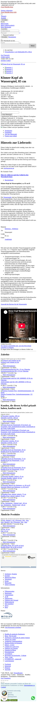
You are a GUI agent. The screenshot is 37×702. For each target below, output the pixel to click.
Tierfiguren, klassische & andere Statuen (17, 638)
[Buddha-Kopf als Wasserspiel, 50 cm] (13, 467)
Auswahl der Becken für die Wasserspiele (14, 304)
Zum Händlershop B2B (8, 12)
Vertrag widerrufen (7, 10)
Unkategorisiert (12, 696)
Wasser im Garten (10, 639)
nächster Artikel (6, 60)
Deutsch (3, 16)
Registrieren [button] (12, 37)
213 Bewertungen (6, 567)
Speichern (14, 700)
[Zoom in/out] (7, 680)
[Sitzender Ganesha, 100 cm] (10, 416)
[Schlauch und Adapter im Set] (11, 360)
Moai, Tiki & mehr (10, 636)
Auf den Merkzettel (11, 134)
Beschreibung (9, 180)
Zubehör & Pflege (10, 650)
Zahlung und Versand (11, 600)
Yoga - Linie (9, 657)
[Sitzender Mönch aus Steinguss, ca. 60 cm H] (15, 485)
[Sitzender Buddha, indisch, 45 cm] (12, 476)
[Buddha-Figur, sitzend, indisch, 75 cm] (13, 494)
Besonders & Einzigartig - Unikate (15, 655)
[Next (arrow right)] (3, 682)
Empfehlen (8, 132)
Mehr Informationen (9, 366)
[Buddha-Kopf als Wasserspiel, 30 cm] (13, 450)
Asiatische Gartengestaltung (13, 641)
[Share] (3, 680)
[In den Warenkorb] (1, 366)
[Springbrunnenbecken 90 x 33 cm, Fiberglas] (15, 369)
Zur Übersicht (5, 55)
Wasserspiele (7, 197)
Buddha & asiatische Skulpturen (15, 634)
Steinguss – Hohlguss (11, 229)
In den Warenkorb (7, 114)
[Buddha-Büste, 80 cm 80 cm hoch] (12, 545)
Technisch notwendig (13, 691)
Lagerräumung (9, 661)
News (6, 605)
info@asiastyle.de (9, 168)
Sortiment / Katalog (11, 574)
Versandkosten (18, 673)
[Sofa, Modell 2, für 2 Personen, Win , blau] (15, 520)
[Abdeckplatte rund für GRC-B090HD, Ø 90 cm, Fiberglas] (18, 380)
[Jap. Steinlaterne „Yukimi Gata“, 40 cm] (14, 503)
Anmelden (4, 20)
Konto (7, 581)
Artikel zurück (5, 57)
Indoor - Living (9, 645)
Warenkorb (8, 579)
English (3, 18)
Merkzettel (8, 583)
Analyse (9, 692)
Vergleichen (8, 130)
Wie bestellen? (9, 604)
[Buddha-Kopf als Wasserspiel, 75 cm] (13, 458)
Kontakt (7, 576)
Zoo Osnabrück (6, 678)
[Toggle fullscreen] (5, 680)
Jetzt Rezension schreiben (13, 627)
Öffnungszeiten (9, 591)
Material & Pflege (10, 577)
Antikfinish (8, 239)
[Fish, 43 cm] (5, 529)
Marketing (10, 694)
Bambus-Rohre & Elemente (13, 643)
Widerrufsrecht (9, 602)
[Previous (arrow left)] (1, 682)
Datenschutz (8, 598)
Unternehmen (9, 595)
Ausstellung (8, 654)
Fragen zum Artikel (11, 136)
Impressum (8, 593)
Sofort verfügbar (10, 584)
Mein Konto (4, 23)
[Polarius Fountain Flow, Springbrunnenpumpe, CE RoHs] (18, 392)
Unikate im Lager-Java (12, 646)
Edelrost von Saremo (11, 648)
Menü (32, 46)
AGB (6, 597)
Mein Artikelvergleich (7, 25)
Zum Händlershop (7, 7)
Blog (6, 607)
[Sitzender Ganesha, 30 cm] (10, 441)
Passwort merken (8, 35)
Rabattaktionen (9, 652)
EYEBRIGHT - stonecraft (13, 659)
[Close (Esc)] (1, 680)
